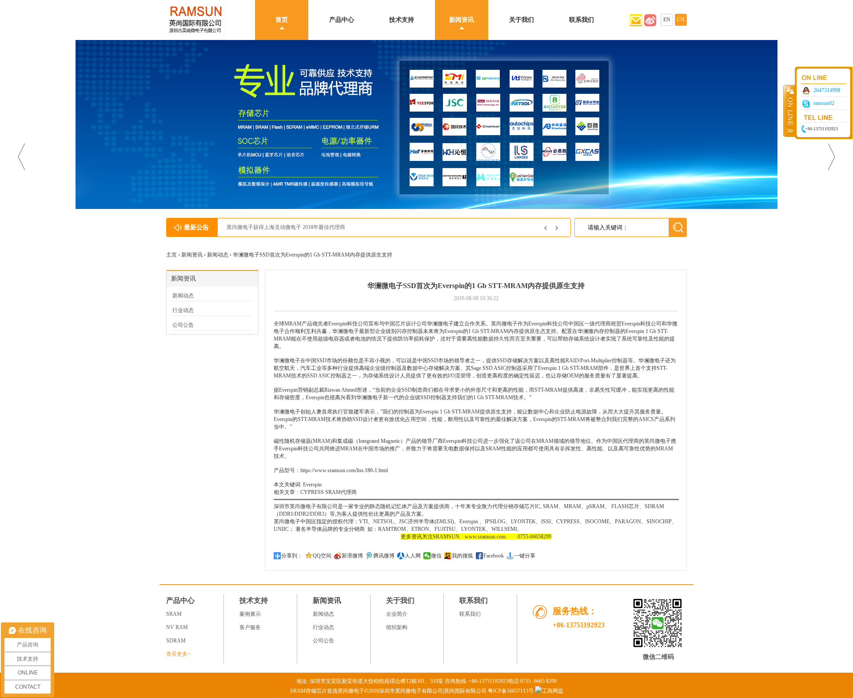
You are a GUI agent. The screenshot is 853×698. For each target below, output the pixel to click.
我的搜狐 (462, 556)
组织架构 (396, 627)
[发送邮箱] (636, 24)
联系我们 (581, 19)
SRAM (174, 614)
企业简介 (396, 614)
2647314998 (826, 90)
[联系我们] (650, 24)
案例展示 (250, 614)
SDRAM (176, 641)
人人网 (413, 556)
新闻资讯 (461, 19)
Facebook (493, 556)
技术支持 (401, 19)
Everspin (315, 397)
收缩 (789, 110)
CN (681, 19)
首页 (281, 19)
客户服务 (250, 627)
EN (666, 19)
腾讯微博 (384, 556)
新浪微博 (352, 556)
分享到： (292, 556)
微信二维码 (658, 657)
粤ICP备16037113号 (511, 691)
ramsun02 (823, 103)
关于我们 (521, 19)
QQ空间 (322, 556)
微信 (436, 556)
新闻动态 (217, 255)
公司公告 (183, 325)
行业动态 (183, 310)
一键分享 (524, 556)
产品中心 (341, 19)
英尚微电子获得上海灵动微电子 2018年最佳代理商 (286, 227)
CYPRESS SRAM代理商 (328, 492)
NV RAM (177, 627)
